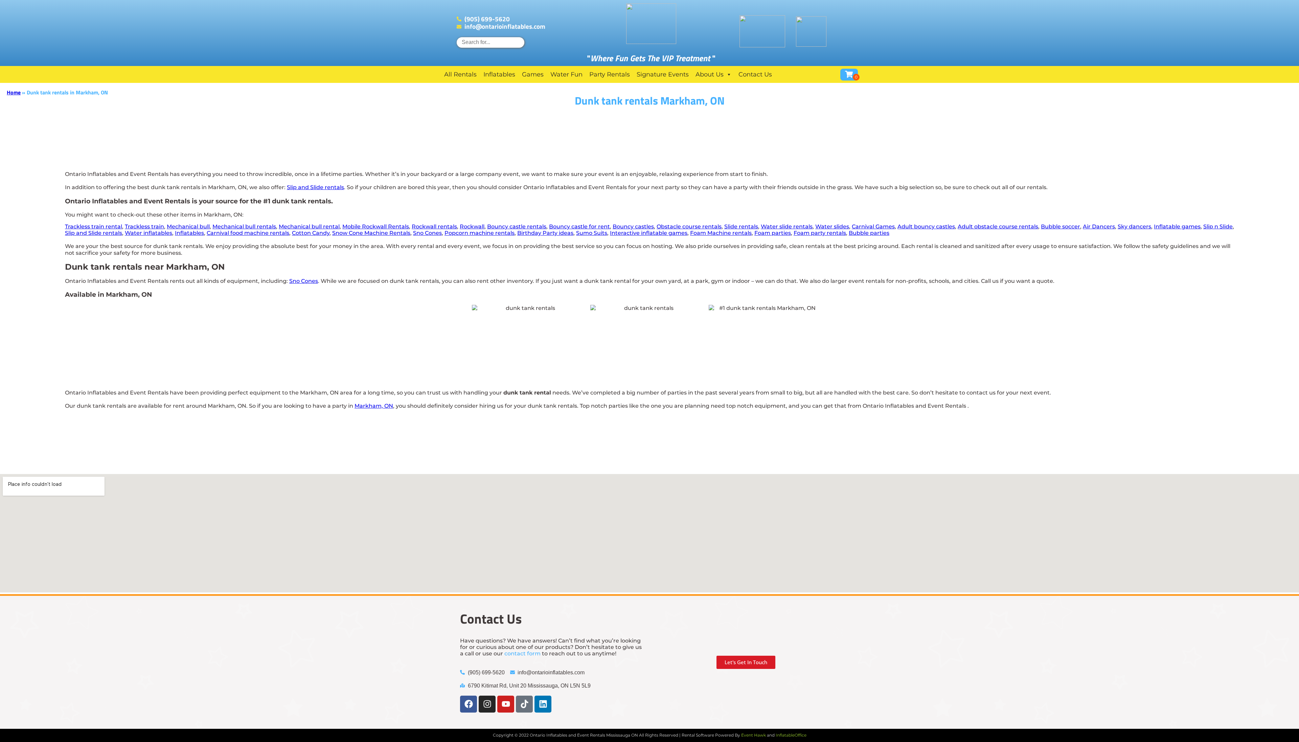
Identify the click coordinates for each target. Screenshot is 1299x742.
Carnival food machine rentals (248, 233)
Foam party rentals (820, 233)
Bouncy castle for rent (579, 226)
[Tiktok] (524, 704)
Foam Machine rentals (721, 233)
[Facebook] (468, 704)
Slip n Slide (1218, 226)
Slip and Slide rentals (315, 187)
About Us (710, 74)
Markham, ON (374, 406)
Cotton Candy (310, 233)
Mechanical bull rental (309, 226)
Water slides (832, 226)
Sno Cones (427, 233)
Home (14, 92)
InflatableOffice (791, 735)
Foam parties (772, 233)
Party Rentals (609, 74)
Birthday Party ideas (545, 233)
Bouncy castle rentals (516, 226)
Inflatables (499, 74)
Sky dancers (1134, 226)
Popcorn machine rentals (480, 233)
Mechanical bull (188, 226)
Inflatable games (1177, 226)
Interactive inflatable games (648, 233)
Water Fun (566, 74)
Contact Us (755, 74)
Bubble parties (869, 233)
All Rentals (460, 74)
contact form (522, 653)
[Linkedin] (542, 704)
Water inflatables (148, 233)
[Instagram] (487, 704)
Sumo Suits (591, 233)
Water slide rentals (787, 226)
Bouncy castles (633, 226)
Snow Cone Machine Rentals (371, 233)
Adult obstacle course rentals (998, 226)
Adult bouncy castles (926, 226)
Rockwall (472, 226)
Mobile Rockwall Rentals (375, 226)
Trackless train (144, 226)
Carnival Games (873, 226)
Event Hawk (753, 735)
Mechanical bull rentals (244, 226)
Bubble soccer (1060, 226)
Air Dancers (1099, 226)
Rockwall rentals (434, 226)
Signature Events (663, 74)
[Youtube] (505, 704)
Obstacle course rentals (689, 226)
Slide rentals (741, 226)
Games (533, 74)
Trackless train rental (93, 226)
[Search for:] (490, 42)
